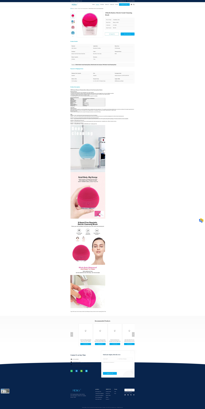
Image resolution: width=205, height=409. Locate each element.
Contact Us (112, 4)
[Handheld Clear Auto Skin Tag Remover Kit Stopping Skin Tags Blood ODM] (95, 330)
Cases (115, 391)
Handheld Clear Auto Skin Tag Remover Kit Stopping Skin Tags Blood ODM (95, 341)
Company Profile (108, 391)
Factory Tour (108, 393)
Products (97, 4)
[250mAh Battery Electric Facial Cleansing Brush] (90, 24)
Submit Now (109, 373)
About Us (107, 4)
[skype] (77, 371)
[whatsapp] (72, 371)
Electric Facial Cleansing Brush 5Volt (99, 311)
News (115, 393)
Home (93, 4)
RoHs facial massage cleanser (87, 311)
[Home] (74, 4)
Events (116, 4)
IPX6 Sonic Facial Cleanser (77, 311)
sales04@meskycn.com (76, 361)
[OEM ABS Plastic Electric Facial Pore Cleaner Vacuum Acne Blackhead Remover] (109, 330)
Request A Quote (124, 4)
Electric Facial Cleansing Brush (83, 8)
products (76, 8)
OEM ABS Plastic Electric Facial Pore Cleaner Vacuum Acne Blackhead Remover (109, 341)
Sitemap (107, 397)
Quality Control (108, 395)
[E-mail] (87, 371)
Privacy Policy (84, 407)
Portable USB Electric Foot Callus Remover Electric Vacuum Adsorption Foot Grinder (80, 341)
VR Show (102, 4)
